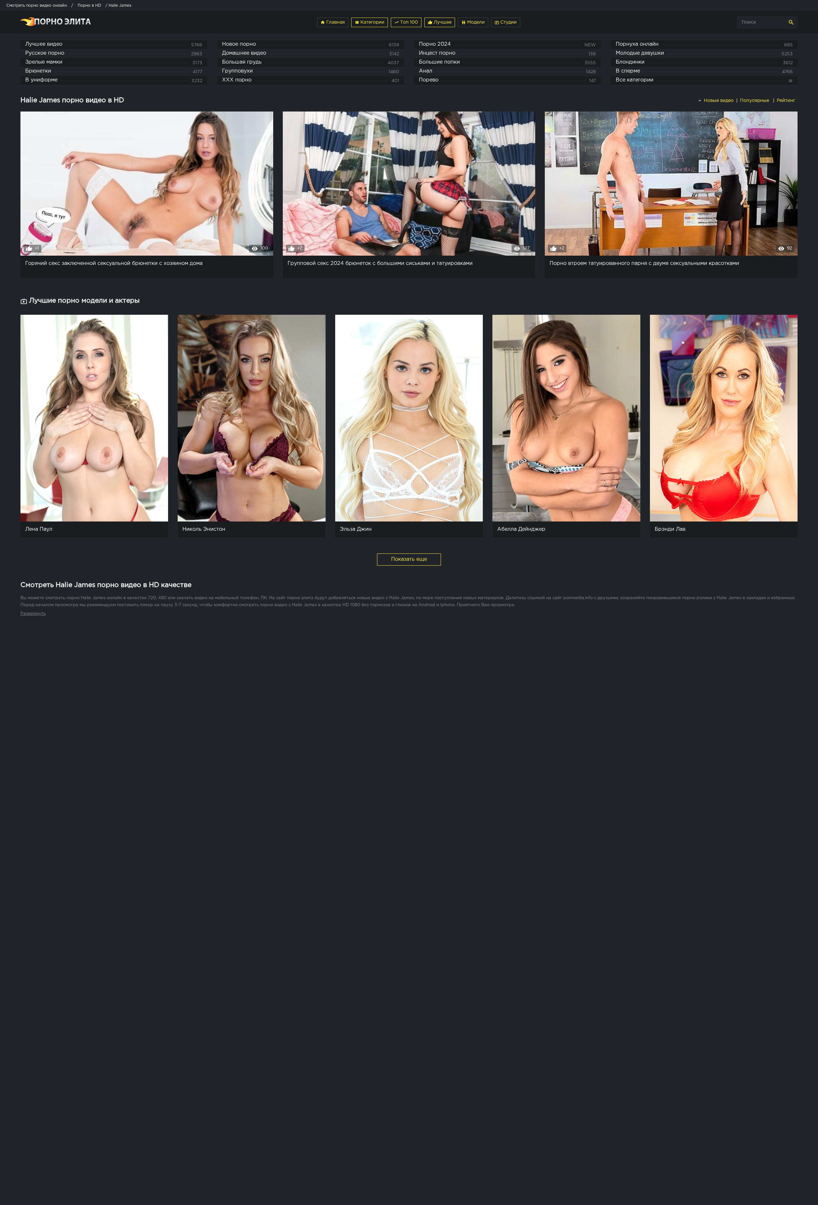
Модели (473, 22)
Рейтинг (787, 101)
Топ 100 (406, 22)
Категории (369, 22)
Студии (506, 22)
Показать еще (409, 559)
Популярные (755, 101)
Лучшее (439, 22)
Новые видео (718, 101)
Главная (332, 22)
